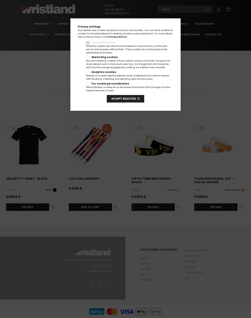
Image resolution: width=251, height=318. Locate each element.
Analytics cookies (104, 72)
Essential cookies (104, 42)
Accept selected (123, 98)
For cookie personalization (110, 83)
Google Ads (145, 64)
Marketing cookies (105, 57)
